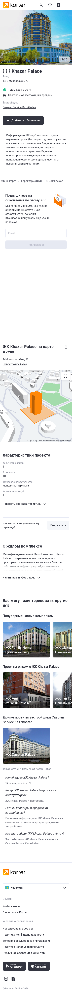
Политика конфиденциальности (23, 934)
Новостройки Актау (15, 364)
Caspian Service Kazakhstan (19, 107)
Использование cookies (18, 928)
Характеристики (31, 181)
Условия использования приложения (27, 940)
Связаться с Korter (15, 912)
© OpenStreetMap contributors (57, 441)
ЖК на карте (8, 181)
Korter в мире (11, 906)
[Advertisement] (36, 296)
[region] (36, 406)
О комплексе (54, 181)
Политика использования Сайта (23, 946)
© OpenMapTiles (34, 441)
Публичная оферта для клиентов (24, 953)
